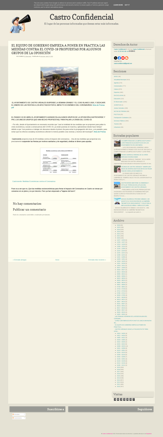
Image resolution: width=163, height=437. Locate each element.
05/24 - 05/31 (121, 306)
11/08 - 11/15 (121, 255)
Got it (127, 5)
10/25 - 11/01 (121, 259)
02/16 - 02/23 (121, 352)
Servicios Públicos (119, 121)
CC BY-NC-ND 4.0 (123, 51)
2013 (118, 380)
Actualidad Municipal (120, 79)
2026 (118, 225)
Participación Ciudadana (121, 117)
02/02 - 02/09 (121, 356)
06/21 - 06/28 (121, 297)
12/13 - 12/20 (121, 244)
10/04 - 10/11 (121, 265)
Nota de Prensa (99, 132)
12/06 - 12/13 (121, 246)
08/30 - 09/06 (121, 276)
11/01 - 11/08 (121, 257)
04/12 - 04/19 (121, 335)
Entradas (17, 414)
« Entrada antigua (19, 260)
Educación (117, 98)
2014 (118, 378)
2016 (118, 373)
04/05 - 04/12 (121, 337)
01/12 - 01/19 (121, 363)
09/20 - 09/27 (121, 269)
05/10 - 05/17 (121, 310)
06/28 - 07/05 (121, 295)
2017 (118, 371)
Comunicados (118, 86)
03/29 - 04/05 (121, 340)
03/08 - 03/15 (121, 346)
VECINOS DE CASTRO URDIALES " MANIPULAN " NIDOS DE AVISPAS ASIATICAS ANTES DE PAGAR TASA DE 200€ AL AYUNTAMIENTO (136, 169)
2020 (118, 238)
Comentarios (18, 418)
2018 (118, 369)
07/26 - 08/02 (121, 287)
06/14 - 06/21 (121, 299)
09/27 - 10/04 (121, 267)
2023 (118, 231)
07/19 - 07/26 (121, 289)
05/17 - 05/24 (121, 308)
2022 (118, 233)
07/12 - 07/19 (121, 291)
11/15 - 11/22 (121, 253)
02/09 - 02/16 (121, 354)
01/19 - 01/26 (121, 361)
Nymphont (148, 433)
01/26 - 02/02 (121, 359)
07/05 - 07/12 (121, 293)
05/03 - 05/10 (121, 312)
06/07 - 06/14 (121, 301)
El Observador (27, 56)
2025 (118, 227)
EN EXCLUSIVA (118, 95)
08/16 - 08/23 (121, 280)
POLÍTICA (117, 114)
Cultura (116, 89)
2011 (118, 384)
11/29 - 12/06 (121, 248)
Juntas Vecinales (119, 108)
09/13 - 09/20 (121, 272)
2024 (118, 229)
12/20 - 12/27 (121, 242)
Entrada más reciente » (97, 260)
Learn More (118, 5)
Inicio (57, 260)
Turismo (116, 124)
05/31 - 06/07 (121, 303)
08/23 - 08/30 (121, 278)
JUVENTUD (117, 105)
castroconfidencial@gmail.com (123, 63)
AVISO (116, 76)
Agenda (116, 83)
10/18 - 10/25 (121, 261)
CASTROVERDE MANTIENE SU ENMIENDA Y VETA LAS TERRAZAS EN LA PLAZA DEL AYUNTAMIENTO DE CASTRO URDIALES (135, 185)
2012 (118, 382)
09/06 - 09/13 (121, 274)
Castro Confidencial (81, 16)
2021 (118, 236)
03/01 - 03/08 (121, 348)
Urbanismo (117, 127)
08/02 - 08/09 (121, 284)
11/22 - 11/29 (121, 250)
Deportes (117, 92)
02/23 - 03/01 (121, 350)
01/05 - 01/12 (121, 365)
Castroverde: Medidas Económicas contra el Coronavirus (33, 181)
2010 (118, 386)
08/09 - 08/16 (121, 282)
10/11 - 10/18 (121, 263)
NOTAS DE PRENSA (120, 111)
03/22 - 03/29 (121, 342)
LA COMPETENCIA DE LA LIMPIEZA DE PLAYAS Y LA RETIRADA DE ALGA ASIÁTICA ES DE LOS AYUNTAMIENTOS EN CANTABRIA (136, 143)
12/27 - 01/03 (121, 240)
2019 (118, 367)
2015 (118, 376)
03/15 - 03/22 (121, 344)
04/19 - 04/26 (121, 333)
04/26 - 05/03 (121, 314)
